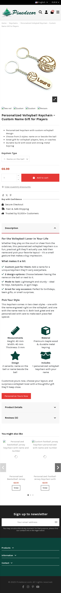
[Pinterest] (10, 195)
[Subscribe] (56, 522)
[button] (28, 495)
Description (11, 228)
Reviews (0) (11, 417)
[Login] (46, 12)
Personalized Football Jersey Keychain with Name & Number (45, 479)
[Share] (3, 195)
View (16, 487)
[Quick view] (26, 444)
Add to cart (42, 177)
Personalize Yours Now (16, 396)
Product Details (13, 407)
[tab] (30, 228)
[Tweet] (7, 195)
